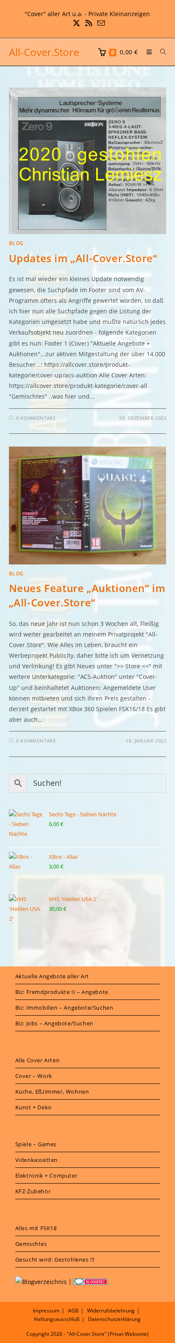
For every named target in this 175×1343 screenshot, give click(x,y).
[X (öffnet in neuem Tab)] (76, 23)
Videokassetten (36, 1160)
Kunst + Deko (33, 1107)
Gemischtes (31, 1244)
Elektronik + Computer (46, 1175)
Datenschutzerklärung (114, 1319)
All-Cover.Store (44, 52)
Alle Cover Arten (37, 1060)
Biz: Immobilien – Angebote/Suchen (64, 1007)
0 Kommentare (36, 418)
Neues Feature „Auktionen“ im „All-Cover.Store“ (87, 595)
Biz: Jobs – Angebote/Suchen (54, 1023)
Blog (16, 243)
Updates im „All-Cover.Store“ (83, 258)
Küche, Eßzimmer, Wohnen (52, 1091)
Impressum (46, 1310)
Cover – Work (33, 1076)
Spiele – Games (35, 1144)
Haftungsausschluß (56, 1319)
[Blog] (41, 1281)
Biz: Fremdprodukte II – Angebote (61, 992)
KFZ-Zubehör (33, 1191)
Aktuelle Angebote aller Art (52, 976)
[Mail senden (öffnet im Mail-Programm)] (100, 23)
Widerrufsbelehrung (111, 1310)
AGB (73, 1310)
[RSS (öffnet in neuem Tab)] (89, 23)
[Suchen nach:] (160, 52)
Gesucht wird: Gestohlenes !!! (55, 1259)
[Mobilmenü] (147, 52)
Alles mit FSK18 (36, 1228)
